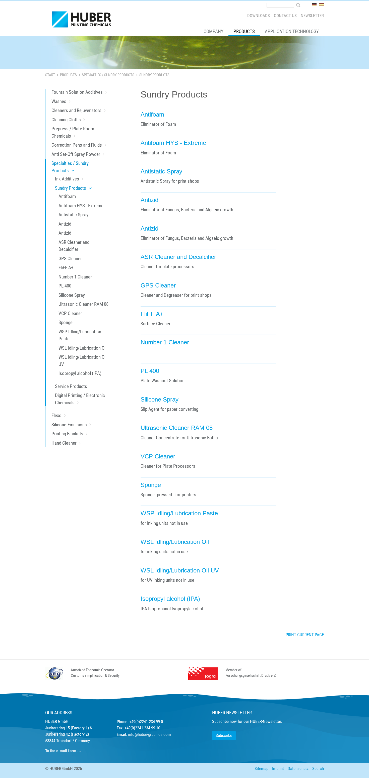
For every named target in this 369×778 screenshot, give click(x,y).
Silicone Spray (71, 295)
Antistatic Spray (73, 215)
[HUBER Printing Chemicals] (83, 21)
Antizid (64, 224)
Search (318, 768)
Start (50, 75)
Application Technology (292, 31)
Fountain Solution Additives (77, 92)
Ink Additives (67, 179)
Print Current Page (305, 634)
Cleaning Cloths (66, 120)
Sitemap (261, 768)
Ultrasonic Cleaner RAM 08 (83, 304)
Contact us (285, 15)
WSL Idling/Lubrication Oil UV (82, 360)
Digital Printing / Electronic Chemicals (80, 399)
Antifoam (67, 196)
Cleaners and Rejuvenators (76, 110)
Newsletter (312, 15)
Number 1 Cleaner (75, 277)
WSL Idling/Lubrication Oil (82, 348)
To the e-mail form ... (63, 750)
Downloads (258, 15)
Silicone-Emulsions (69, 425)
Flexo (56, 415)
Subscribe (224, 735)
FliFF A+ (65, 267)
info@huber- (138, 734)
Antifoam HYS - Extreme (80, 206)
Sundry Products (70, 188)
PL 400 (64, 286)
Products (244, 31)
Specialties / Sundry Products (108, 75)
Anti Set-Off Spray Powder (75, 154)
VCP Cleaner (70, 313)
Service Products (71, 386)
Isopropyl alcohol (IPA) (79, 373)
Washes (58, 101)
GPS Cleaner (70, 258)
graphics (155, 734)
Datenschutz (298, 768)
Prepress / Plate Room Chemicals (72, 132)
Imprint (278, 768)
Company (213, 31)
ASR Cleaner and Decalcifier (73, 245)
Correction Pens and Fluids (76, 145)
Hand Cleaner (64, 443)
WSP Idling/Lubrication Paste (79, 335)
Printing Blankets (67, 434)
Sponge (65, 322)
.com (166, 734)
